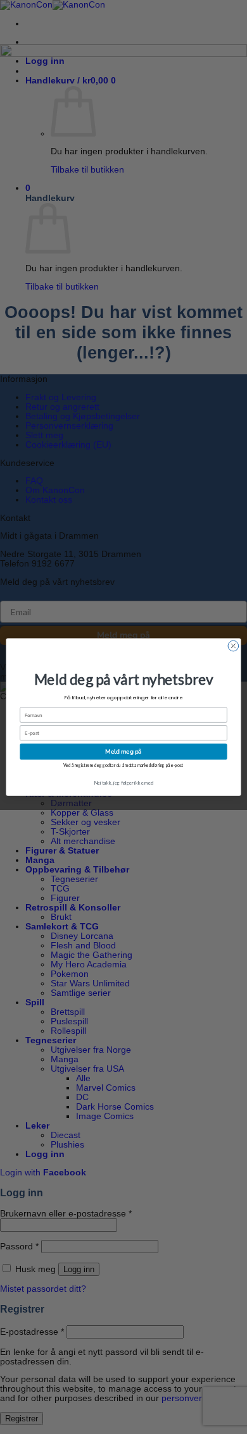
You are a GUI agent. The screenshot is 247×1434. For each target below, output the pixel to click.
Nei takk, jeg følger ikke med (123, 782)
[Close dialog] (233, 645)
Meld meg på (123, 751)
